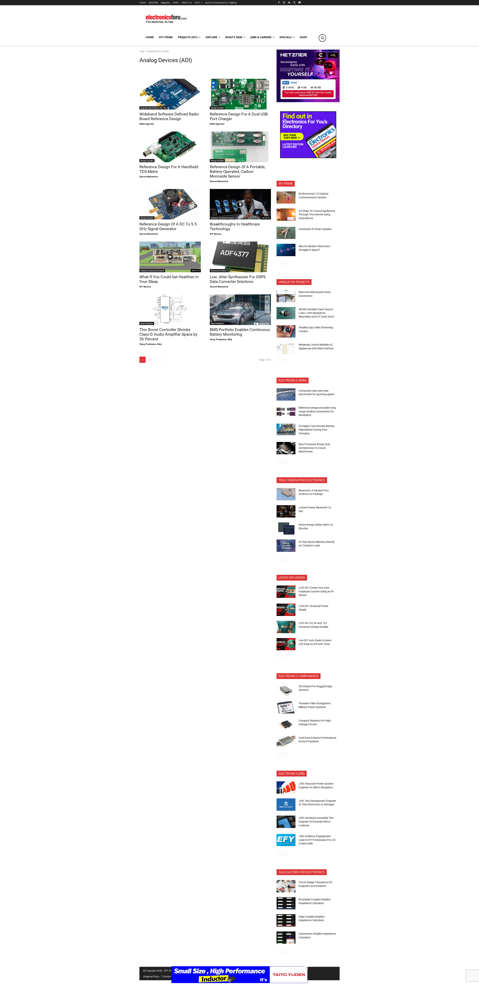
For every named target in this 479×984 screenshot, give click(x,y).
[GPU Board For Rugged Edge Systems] (286, 690)
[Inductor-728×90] (239, 982)
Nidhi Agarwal (146, 123)
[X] (294, 3)
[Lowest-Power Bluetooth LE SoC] (286, 511)
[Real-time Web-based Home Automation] (286, 296)
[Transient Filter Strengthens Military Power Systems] (286, 707)
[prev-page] (279, 263)
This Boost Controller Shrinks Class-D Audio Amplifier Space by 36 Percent (168, 334)
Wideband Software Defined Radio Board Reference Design (169, 116)
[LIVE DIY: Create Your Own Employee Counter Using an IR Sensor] (286, 591)
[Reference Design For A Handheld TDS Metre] (170, 147)
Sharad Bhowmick (148, 176)
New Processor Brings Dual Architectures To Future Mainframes (314, 448)
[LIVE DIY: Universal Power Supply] (286, 610)
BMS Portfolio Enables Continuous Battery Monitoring (240, 332)
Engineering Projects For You (154, 107)
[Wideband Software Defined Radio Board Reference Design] (170, 94)
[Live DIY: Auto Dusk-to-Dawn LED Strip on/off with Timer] (286, 644)
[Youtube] (300, 3)
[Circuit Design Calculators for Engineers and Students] (286, 886)
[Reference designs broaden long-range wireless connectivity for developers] (286, 411)
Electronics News (218, 270)
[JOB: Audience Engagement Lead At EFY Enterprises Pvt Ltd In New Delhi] (286, 840)
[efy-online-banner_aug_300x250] (308, 101)
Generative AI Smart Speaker (315, 229)
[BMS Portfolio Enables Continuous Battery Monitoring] (240, 309)
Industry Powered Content (222, 217)
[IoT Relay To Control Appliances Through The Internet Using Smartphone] (286, 214)
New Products (147, 323)
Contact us (168, 976)
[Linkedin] (289, 3)
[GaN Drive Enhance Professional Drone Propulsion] (286, 741)
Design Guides (217, 107)
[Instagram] (284, 3)
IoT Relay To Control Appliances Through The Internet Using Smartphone (317, 214)
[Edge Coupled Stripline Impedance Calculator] (286, 920)
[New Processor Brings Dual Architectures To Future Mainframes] (286, 448)
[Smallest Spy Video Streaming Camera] (286, 331)
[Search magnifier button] (322, 38)
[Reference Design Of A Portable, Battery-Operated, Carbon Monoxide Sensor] (240, 147)
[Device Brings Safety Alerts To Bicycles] (286, 528)
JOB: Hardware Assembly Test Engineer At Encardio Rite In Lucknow (316, 821)
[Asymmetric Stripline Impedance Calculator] (286, 937)
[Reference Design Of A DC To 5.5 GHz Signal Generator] (170, 204)
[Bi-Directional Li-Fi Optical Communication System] (286, 197)
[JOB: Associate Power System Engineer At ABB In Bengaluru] (286, 787)
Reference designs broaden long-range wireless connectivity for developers (317, 411)
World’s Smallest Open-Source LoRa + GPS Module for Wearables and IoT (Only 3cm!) (316, 313)
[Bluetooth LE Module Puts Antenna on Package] (286, 494)
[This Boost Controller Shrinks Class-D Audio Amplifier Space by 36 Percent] (170, 309)
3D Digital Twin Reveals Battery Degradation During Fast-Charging (317, 430)
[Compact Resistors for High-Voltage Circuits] (286, 724)
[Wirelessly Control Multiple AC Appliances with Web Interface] (286, 348)
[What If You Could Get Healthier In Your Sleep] (170, 257)
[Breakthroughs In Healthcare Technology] (240, 204)
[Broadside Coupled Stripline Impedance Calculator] (286, 903)
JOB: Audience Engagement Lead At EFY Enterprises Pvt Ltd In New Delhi (317, 840)
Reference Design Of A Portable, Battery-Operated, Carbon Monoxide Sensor (237, 172)
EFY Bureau (215, 233)
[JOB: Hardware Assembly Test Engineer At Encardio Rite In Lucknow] (286, 822)
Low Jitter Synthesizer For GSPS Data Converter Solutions (238, 279)
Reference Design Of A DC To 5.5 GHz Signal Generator (168, 226)
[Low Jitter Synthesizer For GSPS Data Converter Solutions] (240, 257)
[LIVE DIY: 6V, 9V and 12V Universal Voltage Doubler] (286, 627)
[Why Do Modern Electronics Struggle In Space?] (286, 250)
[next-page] (158, 360)
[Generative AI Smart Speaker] (286, 233)
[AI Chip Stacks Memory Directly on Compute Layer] (286, 545)
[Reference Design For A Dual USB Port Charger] (240, 94)
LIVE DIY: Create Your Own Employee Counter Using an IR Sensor (316, 591)
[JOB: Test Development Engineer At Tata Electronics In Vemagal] (286, 804)
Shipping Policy (151, 976)
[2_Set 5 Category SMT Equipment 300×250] (308, 157)
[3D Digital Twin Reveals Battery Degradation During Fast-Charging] (286, 430)
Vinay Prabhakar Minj (150, 344)
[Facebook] (279, 3)
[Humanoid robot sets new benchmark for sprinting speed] (286, 394)
